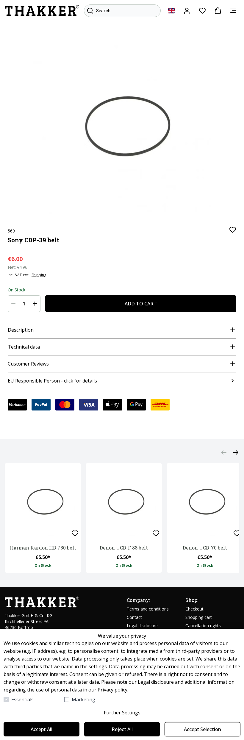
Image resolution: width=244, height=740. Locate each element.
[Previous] (223, 452)
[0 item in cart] (218, 11)
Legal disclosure (156, 682)
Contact (134, 617)
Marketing (83, 699)
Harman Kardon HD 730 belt (43, 547)
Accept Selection (202, 729)
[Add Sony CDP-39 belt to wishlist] (232, 229)
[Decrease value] (13, 304)
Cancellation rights (203, 625)
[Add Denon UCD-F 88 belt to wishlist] (156, 533)
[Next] (235, 452)
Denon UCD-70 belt (205, 547)
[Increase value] (34, 304)
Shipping (39, 275)
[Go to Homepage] (42, 10)
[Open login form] (187, 11)
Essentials (22, 699)
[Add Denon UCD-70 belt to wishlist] (237, 533)
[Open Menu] (233, 11)
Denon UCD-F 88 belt (124, 547)
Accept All (41, 729)
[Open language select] (171, 11)
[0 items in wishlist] (202, 11)
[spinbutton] (24, 304)
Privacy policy (112, 689)
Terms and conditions (148, 609)
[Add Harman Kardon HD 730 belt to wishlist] (75, 533)
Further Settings (122, 712)
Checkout (194, 609)
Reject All (122, 729)
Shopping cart (198, 617)
